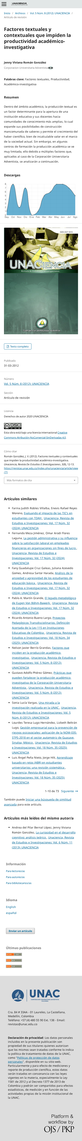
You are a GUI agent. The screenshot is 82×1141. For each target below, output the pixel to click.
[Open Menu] (4, 4)
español (11, 913)
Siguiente (67, 791)
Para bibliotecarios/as (18, 883)
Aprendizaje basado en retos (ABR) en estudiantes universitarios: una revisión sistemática (42, 762)
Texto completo (19, 346)
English (11, 907)
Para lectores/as (15, 871)
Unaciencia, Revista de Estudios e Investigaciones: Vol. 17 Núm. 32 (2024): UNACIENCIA (43, 523)
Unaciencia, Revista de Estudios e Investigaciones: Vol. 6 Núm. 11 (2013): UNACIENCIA (43, 842)
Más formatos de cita (19, 480)
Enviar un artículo (20, 931)
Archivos (20, 13)
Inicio (7, 13)
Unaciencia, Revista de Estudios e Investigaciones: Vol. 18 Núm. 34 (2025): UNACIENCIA (44, 638)
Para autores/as (15, 877)
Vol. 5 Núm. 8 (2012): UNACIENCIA (50, 13)
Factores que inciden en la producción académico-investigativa (40, 653)
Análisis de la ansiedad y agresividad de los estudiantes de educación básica (42, 578)
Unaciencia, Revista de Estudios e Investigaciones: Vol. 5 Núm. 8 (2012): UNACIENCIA (44, 663)
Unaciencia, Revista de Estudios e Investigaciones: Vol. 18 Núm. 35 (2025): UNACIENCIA (44, 747)
